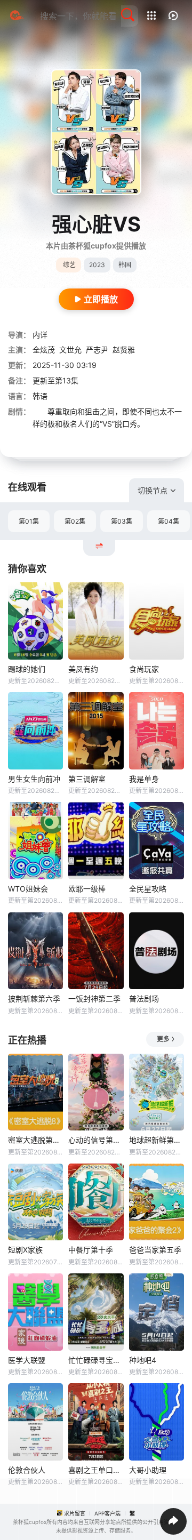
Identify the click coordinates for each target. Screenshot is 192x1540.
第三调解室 (87, 778)
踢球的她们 (26, 668)
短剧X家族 (25, 1249)
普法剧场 (144, 998)
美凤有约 (83, 668)
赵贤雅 (124, 349)
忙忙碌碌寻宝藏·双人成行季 (95, 1360)
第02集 (75, 521)
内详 (40, 334)
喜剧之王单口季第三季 (95, 1469)
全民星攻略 (147, 888)
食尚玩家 (144, 668)
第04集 (168, 521)
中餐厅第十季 (90, 1249)
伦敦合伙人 (26, 1469)
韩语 (40, 395)
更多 (163, 1039)
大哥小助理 (147, 1469)
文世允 (70, 349)
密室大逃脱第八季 (35, 1139)
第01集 (29, 521)
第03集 (121, 521)
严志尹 (97, 349)
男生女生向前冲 (34, 778)
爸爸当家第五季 (155, 1249)
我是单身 (144, 778)
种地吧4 (142, 1360)
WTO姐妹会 (28, 888)
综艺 (69, 265)
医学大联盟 (26, 1360)
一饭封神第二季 (94, 998)
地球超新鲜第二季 (156, 1139)
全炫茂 (44, 349)
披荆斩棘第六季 (34, 998)
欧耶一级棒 (87, 888)
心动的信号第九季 (95, 1139)
